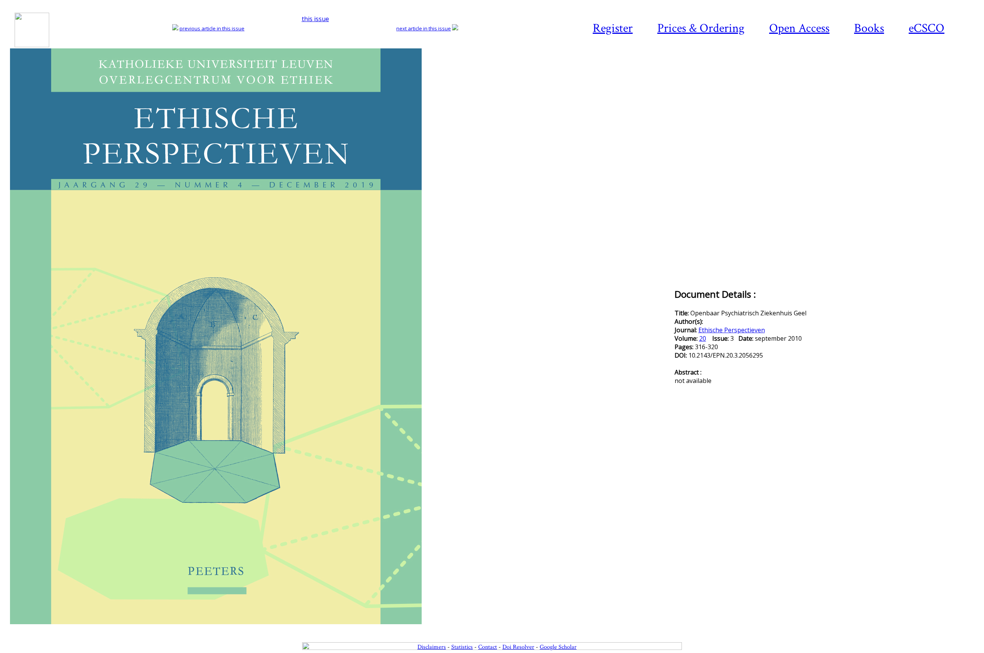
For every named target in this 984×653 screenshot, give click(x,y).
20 (702, 338)
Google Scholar (558, 647)
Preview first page (341, 628)
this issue (315, 19)
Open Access (799, 28)
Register (613, 28)
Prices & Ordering (701, 28)
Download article (932, 71)
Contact (487, 647)
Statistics (462, 647)
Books (869, 28)
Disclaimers (431, 647)
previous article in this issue (212, 28)
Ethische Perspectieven (731, 330)
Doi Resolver (518, 647)
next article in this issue (423, 28)
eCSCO (926, 28)
